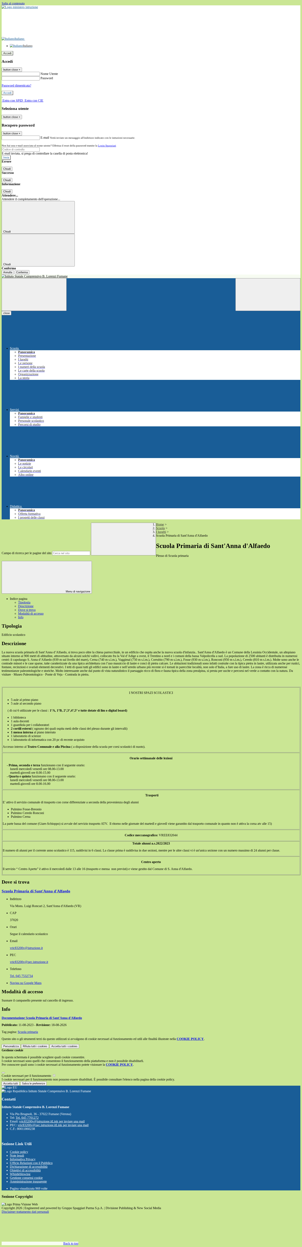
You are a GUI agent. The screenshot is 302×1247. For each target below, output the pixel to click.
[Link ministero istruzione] (20, 7)
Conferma (22, 272)
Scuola (160, 528)
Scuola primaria (28, 1032)
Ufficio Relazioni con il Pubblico (31, 1163)
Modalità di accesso (31, 613)
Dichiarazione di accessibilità (28, 1166)
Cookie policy (19, 1152)
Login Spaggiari (107, 145)
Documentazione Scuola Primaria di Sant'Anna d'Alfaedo (42, 1018)
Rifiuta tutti (35, 1046)
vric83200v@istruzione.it (26, 948)
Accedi (7, 53)
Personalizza (11, 1046)
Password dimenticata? (16, 85)
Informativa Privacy (23, 1159)
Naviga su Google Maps (25, 983)
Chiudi (7, 168)
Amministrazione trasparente (28, 1181)
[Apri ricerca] (267, 294)
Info (20, 617)
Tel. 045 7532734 (21, 976)
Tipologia (24, 602)
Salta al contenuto (13, 3)
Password (46, 78)
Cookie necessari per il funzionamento (27, 1075)
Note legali (17, 1155)
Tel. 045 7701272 (27, 1117)
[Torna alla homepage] (151, 276)
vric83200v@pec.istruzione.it (29, 962)
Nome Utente (49, 74)
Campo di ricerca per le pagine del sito (26, 553)
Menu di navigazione (77, 591)
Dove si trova (27, 610)
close (6, 313)
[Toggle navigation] (34, 294)
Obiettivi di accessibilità (25, 1170)
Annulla (7, 272)
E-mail (44, 137)
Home (160, 524)
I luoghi (161, 532)
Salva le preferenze (33, 1083)
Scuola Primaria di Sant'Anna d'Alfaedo (36, 891)
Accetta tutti (64, 1046)
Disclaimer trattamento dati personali (25, 1211)
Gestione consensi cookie (26, 1178)
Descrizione (25, 606)
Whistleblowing (20, 1174)
